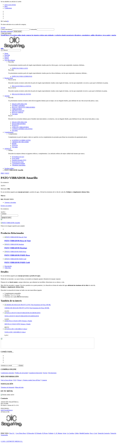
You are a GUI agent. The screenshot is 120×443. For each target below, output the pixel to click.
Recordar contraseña (7, 31)
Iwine (64, 433)
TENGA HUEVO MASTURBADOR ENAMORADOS (21, 316)
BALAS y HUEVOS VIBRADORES (23, 107)
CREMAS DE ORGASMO (20, 142)
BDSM (14, 143)
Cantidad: (3, 214)
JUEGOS (15, 145)
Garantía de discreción (35, 373)
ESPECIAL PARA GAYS (20, 68)
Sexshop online (9, 168)
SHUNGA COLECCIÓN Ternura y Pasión (17, 324)
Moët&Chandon (84, 433)
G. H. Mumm (58, 433)
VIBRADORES (17, 109)
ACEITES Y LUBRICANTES (21, 140)
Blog (5, 6)
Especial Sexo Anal (18, 162)
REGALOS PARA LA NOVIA (21, 86)
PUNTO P (15, 125)
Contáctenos (8, 8)
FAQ (14, 380)
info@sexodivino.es (7, 410)
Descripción (8, 266)
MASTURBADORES (19, 124)
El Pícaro (45, 433)
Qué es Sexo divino (6, 380)
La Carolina (70, 433)
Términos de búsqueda (7, 387)
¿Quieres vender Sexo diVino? (31, 380)
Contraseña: (33, 29)
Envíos (45, 373)
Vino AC (11, 433)
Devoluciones (52, 373)
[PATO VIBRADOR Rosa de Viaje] (15, 237)
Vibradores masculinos (18, 165)
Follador (50, 433)
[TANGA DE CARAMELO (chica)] (15, 329)
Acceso (3, 27)
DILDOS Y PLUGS (18, 110)
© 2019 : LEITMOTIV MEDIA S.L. (12, 441)
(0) (8, 21)
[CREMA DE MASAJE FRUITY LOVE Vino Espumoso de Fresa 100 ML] (27, 305)
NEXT (7, 173)
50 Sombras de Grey (18, 157)
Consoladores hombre (18, 163)
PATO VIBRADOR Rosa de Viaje (17, 241)
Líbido (77, 433)
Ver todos (15, 114)
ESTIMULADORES (18, 105)
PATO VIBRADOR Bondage (15, 248)
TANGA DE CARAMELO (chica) (15, 332)
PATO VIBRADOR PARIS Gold (17, 262)
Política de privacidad (21, 373)
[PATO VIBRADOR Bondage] (14, 244)
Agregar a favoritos (10, 202)
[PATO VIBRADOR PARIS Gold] (15, 259)
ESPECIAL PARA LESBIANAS (22, 76)
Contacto (44, 380)
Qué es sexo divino (10, 5)
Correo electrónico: (6, 29)
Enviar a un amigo (6, 205)
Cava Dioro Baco (21, 433)
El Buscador (30, 433)
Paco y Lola (93, 433)
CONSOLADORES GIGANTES (22, 129)
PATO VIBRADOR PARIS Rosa (17, 255)
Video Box (7, 268)
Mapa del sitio (19, 387)
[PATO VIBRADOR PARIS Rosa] (15, 251)
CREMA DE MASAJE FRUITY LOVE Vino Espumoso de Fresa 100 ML (26, 308)
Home (6, 53)
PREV (3, 173)
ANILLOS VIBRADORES (20, 127)
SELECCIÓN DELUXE (19, 104)
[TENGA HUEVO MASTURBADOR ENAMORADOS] (22, 313)
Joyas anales (15, 158)
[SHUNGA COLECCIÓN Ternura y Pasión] (18, 321)
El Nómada (38, 433)
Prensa (19, 380)
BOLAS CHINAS (17, 112)
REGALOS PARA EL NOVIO (21, 94)
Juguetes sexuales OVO (19, 160)
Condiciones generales (7, 373)
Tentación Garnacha (104, 433)
